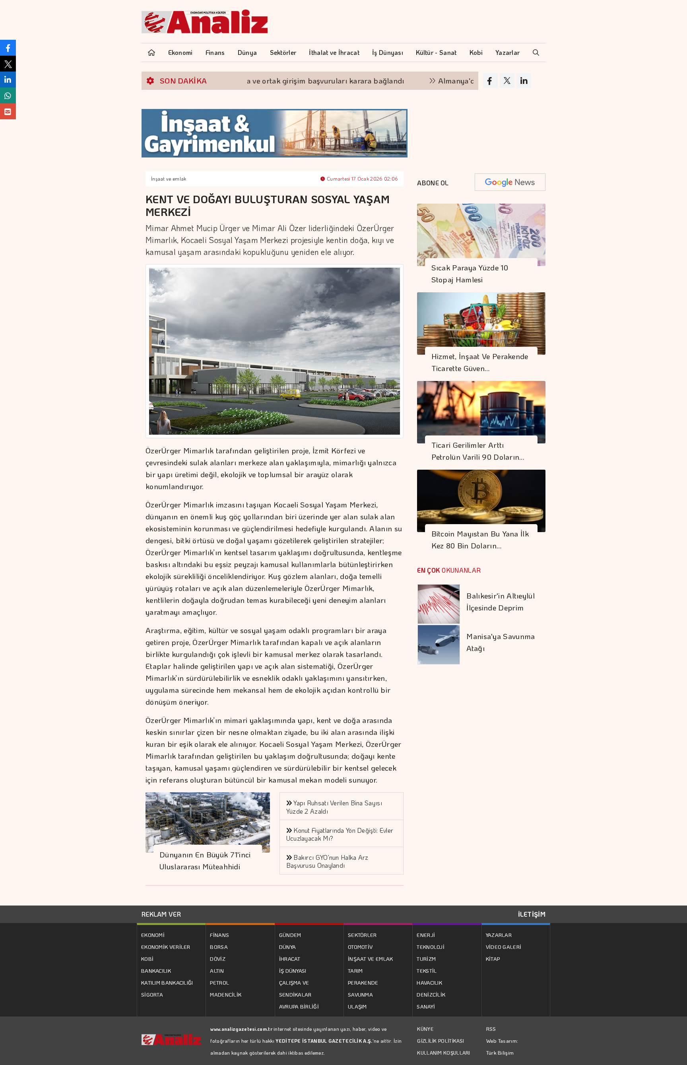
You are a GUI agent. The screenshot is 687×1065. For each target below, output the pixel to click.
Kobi (476, 52)
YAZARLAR (499, 934)
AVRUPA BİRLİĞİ (299, 1006)
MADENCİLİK (225, 994)
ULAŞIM (357, 1006)
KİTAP (493, 958)
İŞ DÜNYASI (293, 970)
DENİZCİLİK (431, 994)
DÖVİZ (217, 958)
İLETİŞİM (531, 914)
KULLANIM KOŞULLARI (443, 1052)
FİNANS (219, 934)
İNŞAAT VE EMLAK (370, 958)
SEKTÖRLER (362, 934)
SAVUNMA (360, 994)
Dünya (247, 52)
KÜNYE (425, 1029)
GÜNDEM (290, 934)
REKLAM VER (161, 914)
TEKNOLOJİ (430, 946)
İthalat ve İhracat (334, 52)
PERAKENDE (363, 982)
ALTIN (217, 970)
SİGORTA (152, 994)
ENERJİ (426, 934)
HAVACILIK (429, 982)
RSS (491, 1028)
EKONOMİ (153, 934)
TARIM (355, 970)
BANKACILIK (156, 970)
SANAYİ (426, 1006)
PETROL (219, 982)
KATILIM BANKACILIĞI (167, 982)
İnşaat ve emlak (168, 178)
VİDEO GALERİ (504, 946)
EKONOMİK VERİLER (165, 946)
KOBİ (147, 958)
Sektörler (283, 52)
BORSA (219, 946)
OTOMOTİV (360, 946)
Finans (215, 52)
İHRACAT (290, 958)
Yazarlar (507, 52)
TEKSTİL (427, 970)
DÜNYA (287, 946)
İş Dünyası (387, 52)
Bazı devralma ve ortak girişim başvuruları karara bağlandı (273, 81)
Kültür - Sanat (436, 52)
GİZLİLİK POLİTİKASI (440, 1041)
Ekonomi (180, 52)
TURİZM (426, 958)
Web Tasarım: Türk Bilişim (502, 1046)
